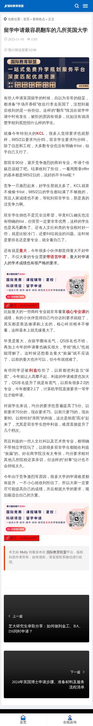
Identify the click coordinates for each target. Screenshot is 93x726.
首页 (26, 19)
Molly (24, 552)
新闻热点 (39, 19)
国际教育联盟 (56, 552)
